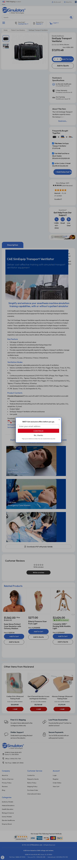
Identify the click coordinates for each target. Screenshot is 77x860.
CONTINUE (38, 431)
